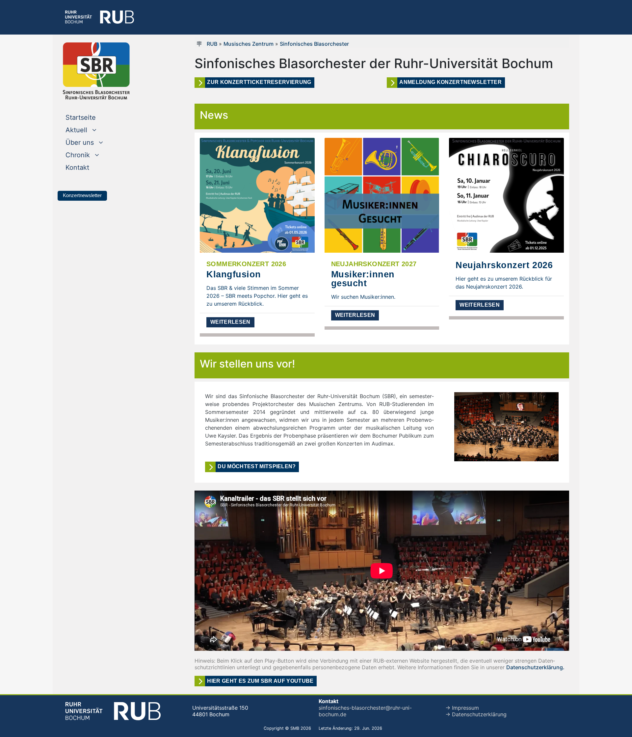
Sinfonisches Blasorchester (314, 43)
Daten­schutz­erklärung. (535, 667)
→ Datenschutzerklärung (476, 714)
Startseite (94, 117)
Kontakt (91, 167)
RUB (212, 43)
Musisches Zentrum (249, 43)
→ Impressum (462, 707)
